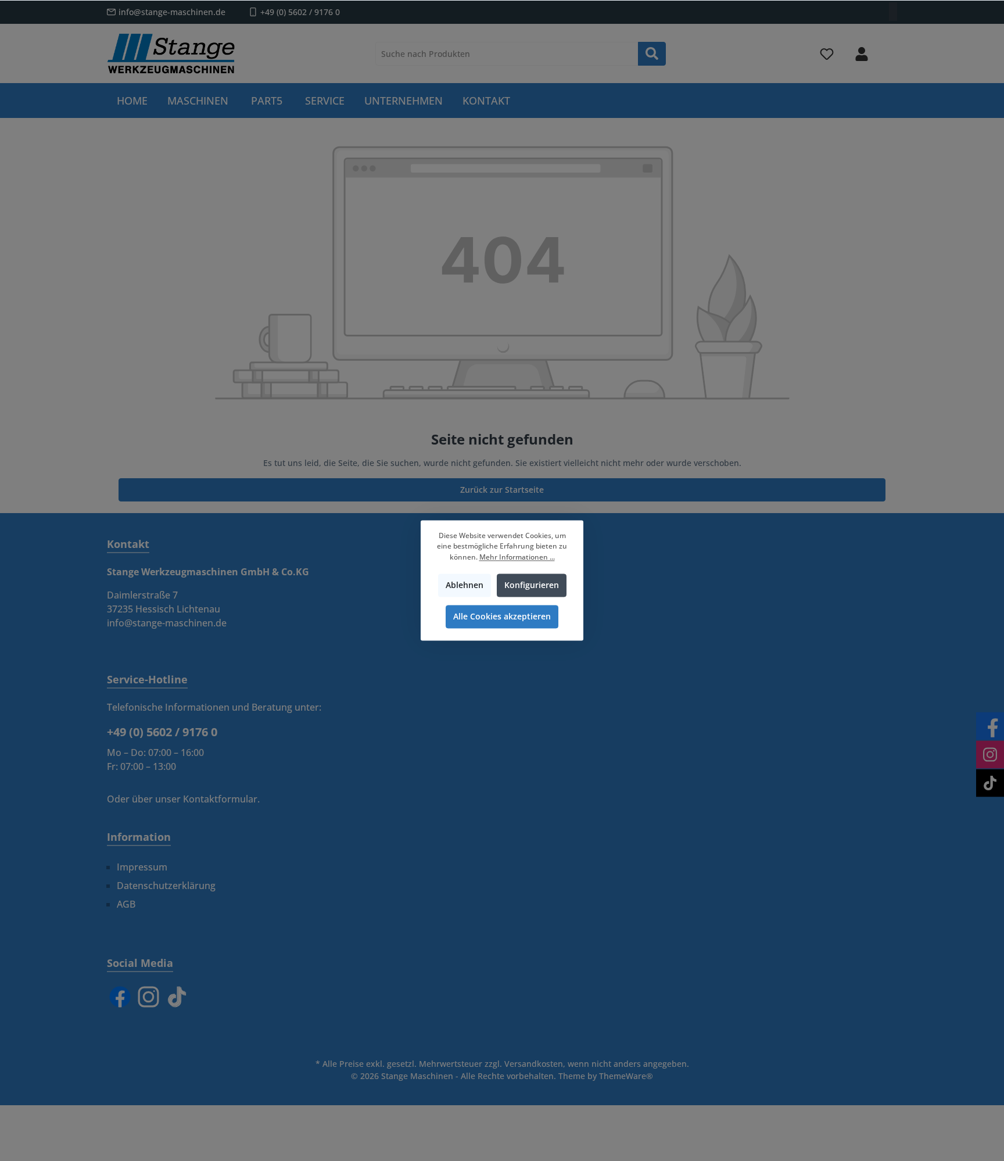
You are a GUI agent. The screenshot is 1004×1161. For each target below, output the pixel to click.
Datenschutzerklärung (166, 885)
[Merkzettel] (826, 54)
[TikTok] (177, 997)
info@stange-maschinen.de (172, 11)
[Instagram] (148, 997)
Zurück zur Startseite (502, 489)
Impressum (142, 867)
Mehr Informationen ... (517, 557)
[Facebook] (120, 997)
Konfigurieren (531, 585)
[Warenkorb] (889, 49)
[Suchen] (652, 54)
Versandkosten (533, 1063)
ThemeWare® (626, 1075)
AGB (126, 904)
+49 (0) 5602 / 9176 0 (300, 11)
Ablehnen (464, 585)
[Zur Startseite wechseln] (171, 53)
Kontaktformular (220, 799)
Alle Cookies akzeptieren (502, 616)
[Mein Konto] (861, 54)
